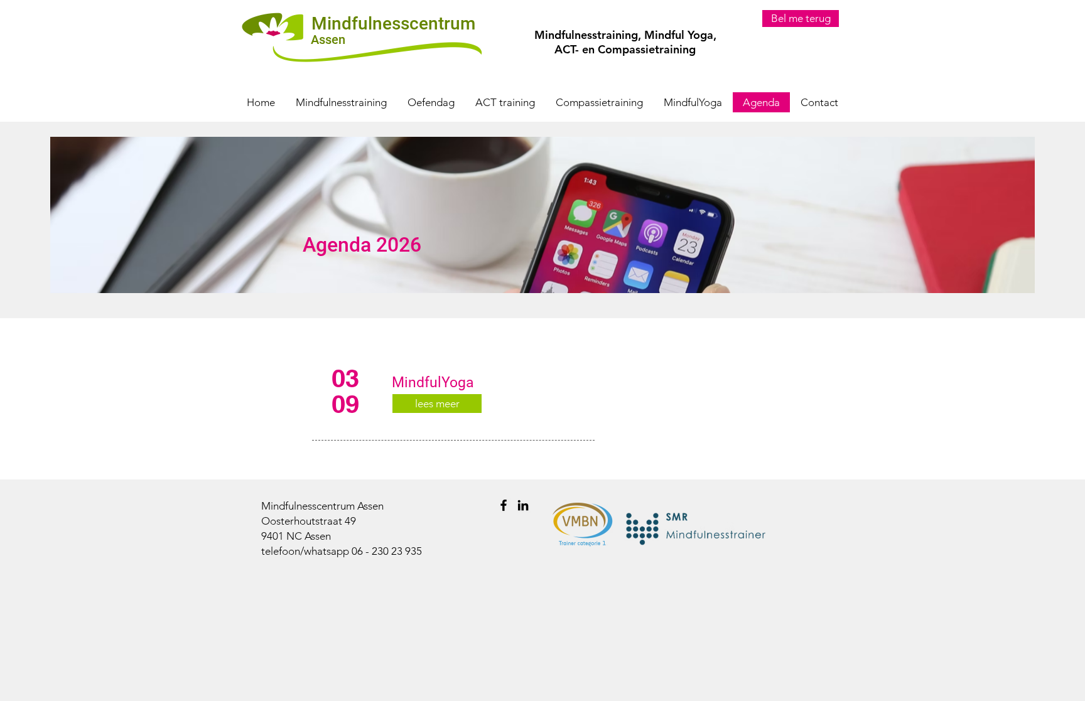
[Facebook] (503, 505)
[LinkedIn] (523, 505)
